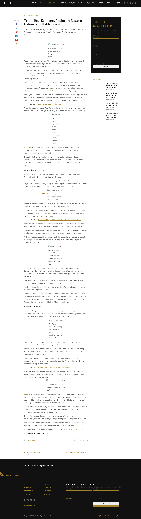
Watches (42, 3)
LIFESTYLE (47, 484)
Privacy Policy (116, 516)
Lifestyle (80, 3)
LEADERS (47, 491)
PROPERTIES (28, 491)
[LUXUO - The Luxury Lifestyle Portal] (9, 3)
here (46, 433)
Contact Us (95, 516)
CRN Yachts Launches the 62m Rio (50, 104)
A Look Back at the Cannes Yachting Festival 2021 (56, 368)
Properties (62, 3)
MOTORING (28, 487)
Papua (79, 82)
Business (90, 3)
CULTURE (27, 494)
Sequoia (77, 76)
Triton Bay (28, 147)
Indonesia (46, 213)
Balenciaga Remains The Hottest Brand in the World (77, 453)
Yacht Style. (79, 429)
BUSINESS (47, 487)
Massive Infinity (60, 516)
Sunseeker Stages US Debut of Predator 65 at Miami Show (59, 220)
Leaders (100, 3)
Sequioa (27, 394)
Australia (50, 91)
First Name (96, 46)
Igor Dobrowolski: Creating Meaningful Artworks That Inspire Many (33, 454)
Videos (108, 3)
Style (34, 3)
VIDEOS (47, 494)
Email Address (97, 37)
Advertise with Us (30, 505)
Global (118, 3)
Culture (72, 3)
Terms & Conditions (106, 516)
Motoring (51, 3)
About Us (88, 516)
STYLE (26, 484)
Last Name (96, 55)
